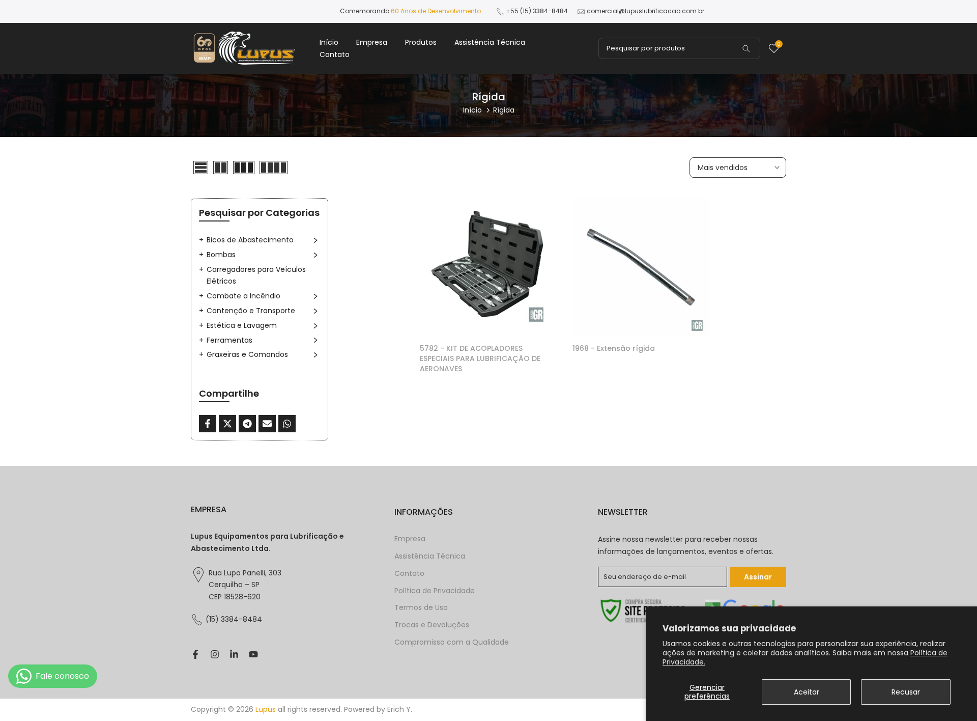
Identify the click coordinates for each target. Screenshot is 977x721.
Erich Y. (399, 709)
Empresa (371, 42)
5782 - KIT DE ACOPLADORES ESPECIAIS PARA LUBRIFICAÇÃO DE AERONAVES (480, 358)
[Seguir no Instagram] (214, 654)
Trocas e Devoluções (431, 625)
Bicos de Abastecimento (250, 240)
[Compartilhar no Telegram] (247, 423)
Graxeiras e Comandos (247, 354)
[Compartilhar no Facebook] (207, 423)
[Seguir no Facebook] (195, 654)
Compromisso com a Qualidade (451, 642)
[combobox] (679, 48)
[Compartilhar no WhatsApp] (287, 423)
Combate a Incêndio (243, 296)
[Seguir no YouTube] (253, 654)
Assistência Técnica (489, 42)
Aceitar (806, 692)
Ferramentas (229, 340)
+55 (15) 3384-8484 (537, 11)
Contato (335, 54)
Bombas (221, 254)
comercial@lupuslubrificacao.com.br (645, 11)
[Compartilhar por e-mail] (267, 423)
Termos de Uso (421, 608)
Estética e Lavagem (242, 325)
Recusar (906, 692)
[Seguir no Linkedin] (234, 654)
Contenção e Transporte (251, 311)
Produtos (421, 42)
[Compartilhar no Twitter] (227, 423)
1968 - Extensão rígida (613, 348)
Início (329, 42)
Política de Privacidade (434, 591)
